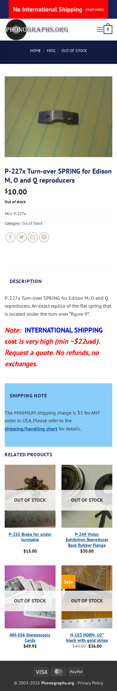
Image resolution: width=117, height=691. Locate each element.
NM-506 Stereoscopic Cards (30, 637)
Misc (51, 50)
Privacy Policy (90, 683)
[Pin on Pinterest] (44, 237)
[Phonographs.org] (48, 30)
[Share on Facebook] (10, 237)
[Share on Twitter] (22, 237)
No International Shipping (58, 9)
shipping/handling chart (31, 428)
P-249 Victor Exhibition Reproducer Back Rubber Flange (87, 540)
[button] (100, 29)
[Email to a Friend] (33, 237)
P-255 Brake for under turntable (30, 537)
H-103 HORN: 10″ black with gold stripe (87, 637)
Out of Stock (74, 50)
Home (35, 50)
